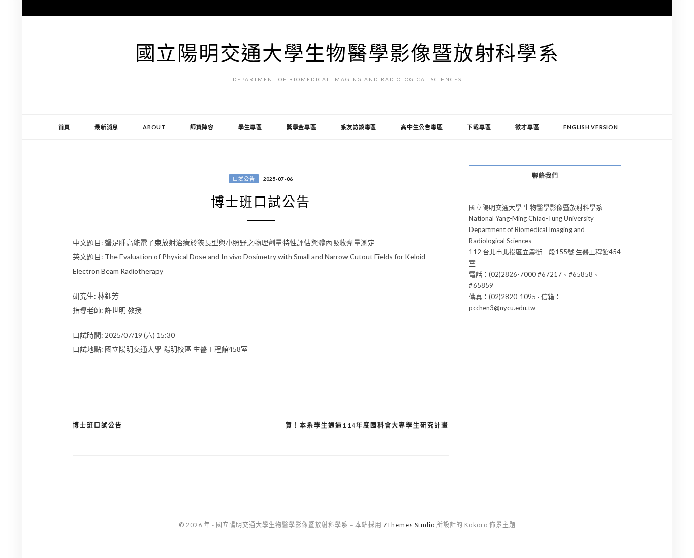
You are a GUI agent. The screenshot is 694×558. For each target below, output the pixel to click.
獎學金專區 (302, 127)
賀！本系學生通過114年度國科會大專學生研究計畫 (367, 425)
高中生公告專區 (422, 127)
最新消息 (106, 127)
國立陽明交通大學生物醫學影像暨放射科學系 (347, 53)
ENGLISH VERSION (590, 127)
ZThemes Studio (409, 525)
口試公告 (244, 179)
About (154, 127)
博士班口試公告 (97, 425)
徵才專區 (527, 127)
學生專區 (250, 127)
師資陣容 (202, 127)
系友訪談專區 (359, 127)
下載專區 (479, 127)
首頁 (64, 127)
